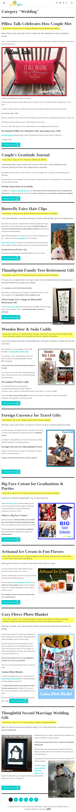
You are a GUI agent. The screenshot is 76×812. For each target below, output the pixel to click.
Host (23, 336)
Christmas (41, 28)
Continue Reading (9, 145)
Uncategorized (45, 722)
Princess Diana (6, 160)
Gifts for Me (39, 213)
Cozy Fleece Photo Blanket (24, 614)
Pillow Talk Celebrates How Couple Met (36, 23)
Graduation (18, 336)
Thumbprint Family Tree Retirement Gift (37, 270)
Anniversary (28, 28)
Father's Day (48, 334)
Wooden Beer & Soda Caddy (26, 329)
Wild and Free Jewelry (8, 243)
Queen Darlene (6, 28)
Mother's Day (48, 213)
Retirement (40, 275)
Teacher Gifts (48, 275)
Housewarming (30, 336)
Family (42, 334)
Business (33, 275)
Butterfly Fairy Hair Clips (24, 208)
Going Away (10, 336)
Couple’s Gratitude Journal (25, 155)
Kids (37, 493)
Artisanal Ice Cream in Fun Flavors (32, 551)
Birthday (34, 28)
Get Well (58, 619)
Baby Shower (26, 275)
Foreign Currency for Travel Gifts (31, 415)
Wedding (56, 28)
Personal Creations (7, 135)
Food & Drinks (56, 334)
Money (35, 420)
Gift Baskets (64, 334)
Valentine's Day (48, 28)
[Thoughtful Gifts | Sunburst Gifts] (16, 5)
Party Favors (42, 493)
